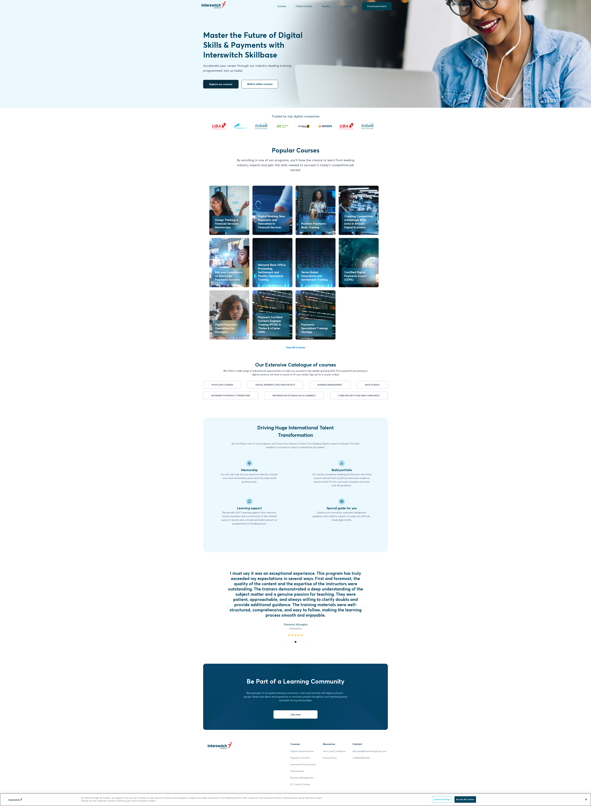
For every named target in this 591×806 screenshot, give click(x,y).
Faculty (326, 6)
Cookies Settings (442, 799)
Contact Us (346, 6)
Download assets (377, 6)
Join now (295, 709)
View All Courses (295, 347)
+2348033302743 (361, 752)
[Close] (586, 799)
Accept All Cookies (465, 799)
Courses (281, 6)
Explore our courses (220, 84)
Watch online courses (260, 84)
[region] (295, 799)
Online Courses (304, 6)
